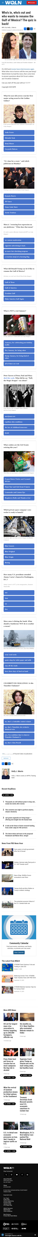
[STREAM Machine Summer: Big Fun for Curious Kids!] (7, 990)
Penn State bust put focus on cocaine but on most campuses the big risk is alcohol (10, 1064)
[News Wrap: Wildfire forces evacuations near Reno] (7, 878)
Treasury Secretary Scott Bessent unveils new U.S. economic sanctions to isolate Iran (26, 1104)
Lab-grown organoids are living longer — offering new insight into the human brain (18, 819)
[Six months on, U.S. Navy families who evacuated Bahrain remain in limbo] (27, 1017)
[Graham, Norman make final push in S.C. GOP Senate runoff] (7, 865)
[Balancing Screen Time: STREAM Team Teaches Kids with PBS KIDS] (7, 978)
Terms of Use (7, 1204)
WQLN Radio (7, 1209)
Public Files (7, 1199)
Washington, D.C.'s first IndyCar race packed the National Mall (27, 1136)
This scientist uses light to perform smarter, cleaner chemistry (19, 811)
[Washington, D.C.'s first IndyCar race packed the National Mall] (27, 1126)
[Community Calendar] (19, 927)
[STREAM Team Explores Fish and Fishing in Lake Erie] (7, 967)
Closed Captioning (9, 1201)
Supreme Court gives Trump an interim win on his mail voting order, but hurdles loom (27, 1063)
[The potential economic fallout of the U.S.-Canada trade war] (7, 904)
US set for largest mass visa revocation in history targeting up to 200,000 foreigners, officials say (10, 1030)
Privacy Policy (7, 1202)
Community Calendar (19, 943)
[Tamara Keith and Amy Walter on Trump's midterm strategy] (7, 891)
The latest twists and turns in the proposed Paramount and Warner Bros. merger (19, 835)
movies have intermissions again (22, 69)
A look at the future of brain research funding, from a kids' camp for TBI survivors (20, 827)
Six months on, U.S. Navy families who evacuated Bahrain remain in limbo (27, 1028)
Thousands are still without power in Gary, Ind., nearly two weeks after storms (20, 803)
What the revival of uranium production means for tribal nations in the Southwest (11, 1091)
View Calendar (19, 952)
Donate (32, 2)
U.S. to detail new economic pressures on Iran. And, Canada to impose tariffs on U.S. (11, 1138)
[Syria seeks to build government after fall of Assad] (7, 852)
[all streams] (35, 1235)
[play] (3, 1235)
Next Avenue (7, 1214)
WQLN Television (8, 1208)
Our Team (6, 1198)
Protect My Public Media (10, 1216)
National (6, 758)
